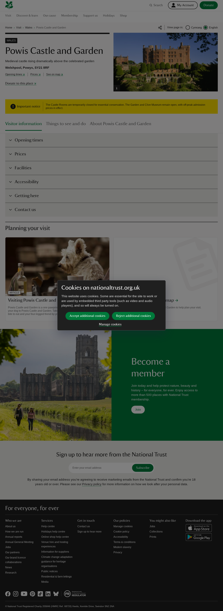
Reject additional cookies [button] (133, 316)
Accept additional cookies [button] (87, 316)
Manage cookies (110, 324)
